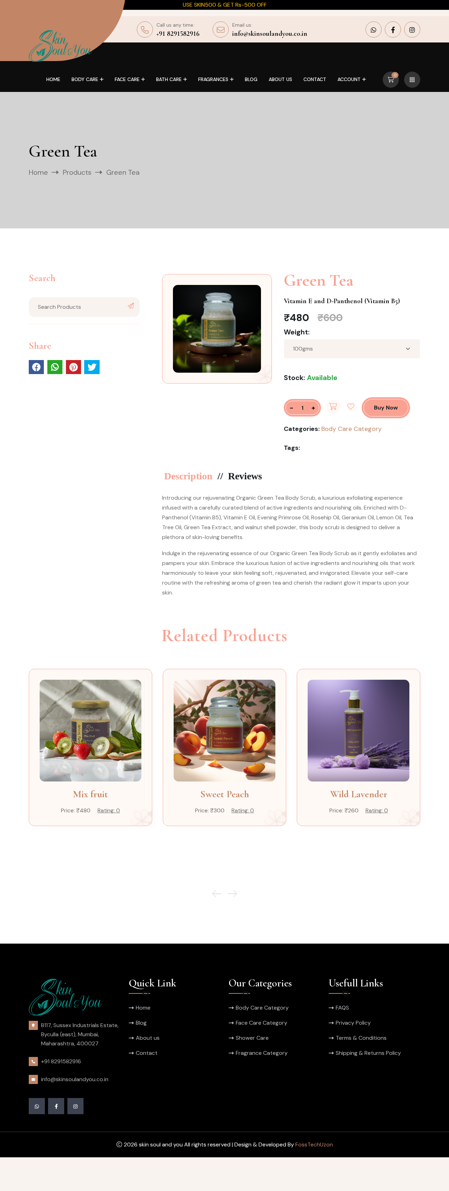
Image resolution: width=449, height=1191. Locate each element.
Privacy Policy (353, 1022)
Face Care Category (261, 1022)
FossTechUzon (314, 1144)
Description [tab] (188, 476)
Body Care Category (351, 429)
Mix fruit (90, 794)
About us (280, 79)
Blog (251, 79)
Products (77, 172)
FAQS (342, 1007)
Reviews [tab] (245, 476)
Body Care (85, 79)
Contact (314, 79)
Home (53, 79)
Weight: (297, 331)
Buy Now (386, 407)
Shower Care (252, 1038)
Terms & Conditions (361, 1038)
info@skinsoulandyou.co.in (269, 33)
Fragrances (213, 79)
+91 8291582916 (178, 33)
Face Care (127, 79)
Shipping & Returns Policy (368, 1053)
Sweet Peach (224, 794)
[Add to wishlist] (351, 407)
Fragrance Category (262, 1053)
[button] (232, 893)
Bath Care (169, 79)
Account (349, 79)
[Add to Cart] (333, 407)
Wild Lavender (358, 794)
